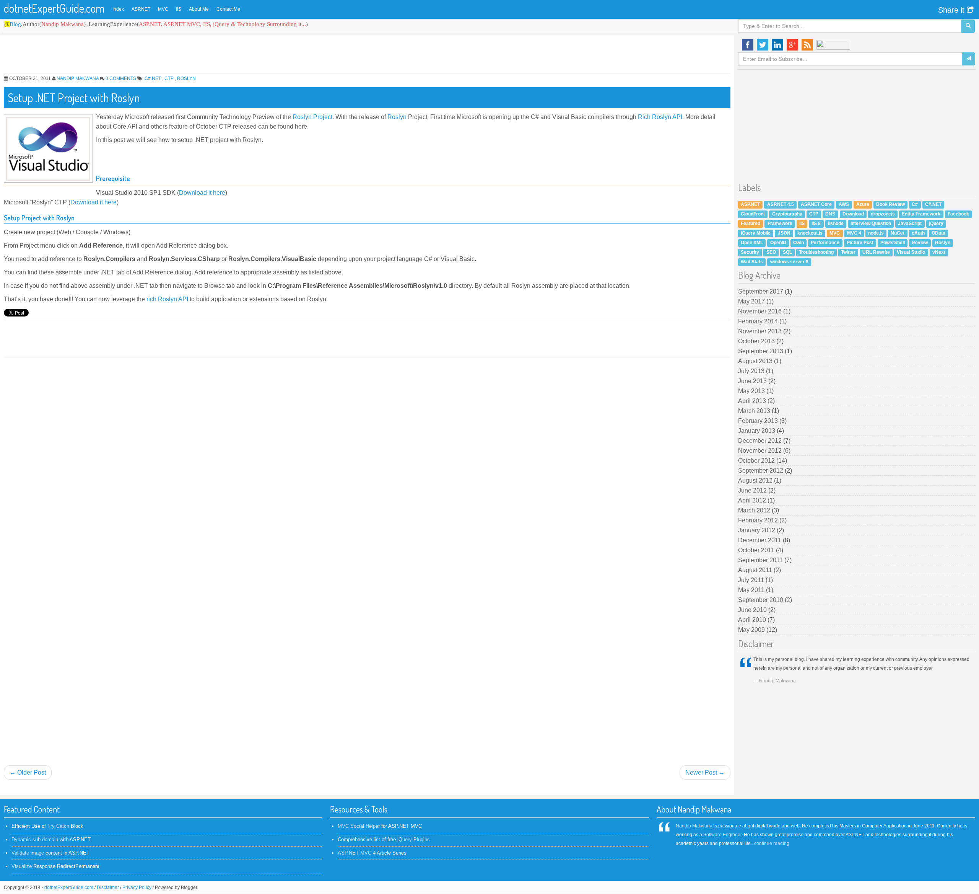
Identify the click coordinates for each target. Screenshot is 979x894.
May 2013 (752, 391)
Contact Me (228, 9)
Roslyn (186, 78)
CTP (169, 78)
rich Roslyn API (167, 299)
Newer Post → (705, 772)
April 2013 (753, 401)
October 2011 (757, 550)
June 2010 (753, 610)
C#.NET (153, 78)
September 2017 (761, 291)
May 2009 (752, 629)
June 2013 (753, 381)
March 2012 (755, 510)
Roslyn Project (312, 117)
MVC (163, 9)
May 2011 (752, 590)
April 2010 (753, 620)
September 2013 (761, 351)
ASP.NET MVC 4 (357, 853)
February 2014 (758, 321)
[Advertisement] (233, 56)
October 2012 (757, 460)
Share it (952, 10)
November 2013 (760, 331)
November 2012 (760, 450)
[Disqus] (367, 457)
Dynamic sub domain (34, 839)
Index (118, 9)
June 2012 (753, 490)
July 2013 (752, 371)
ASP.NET (141, 9)
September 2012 (761, 470)
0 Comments (121, 78)
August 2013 (756, 361)
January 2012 (757, 530)
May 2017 (752, 301)
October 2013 (757, 341)
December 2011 (760, 540)
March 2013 (755, 411)
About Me (199, 9)
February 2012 (758, 520)
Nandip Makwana (78, 78)
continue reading (771, 843)
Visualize (21, 866)
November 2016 (760, 311)
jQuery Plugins (413, 839)
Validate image (27, 853)
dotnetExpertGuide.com (54, 8)
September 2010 (761, 600)
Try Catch (58, 826)
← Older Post (28, 772)
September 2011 (761, 560)
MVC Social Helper (359, 826)
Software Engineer (722, 834)
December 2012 (760, 440)
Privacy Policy (136, 887)
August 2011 (756, 570)
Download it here (202, 192)
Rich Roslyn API (660, 117)
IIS (178, 9)
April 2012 (753, 500)
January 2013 (757, 430)
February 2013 (758, 421)
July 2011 (752, 580)
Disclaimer (108, 887)
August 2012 (756, 480)
